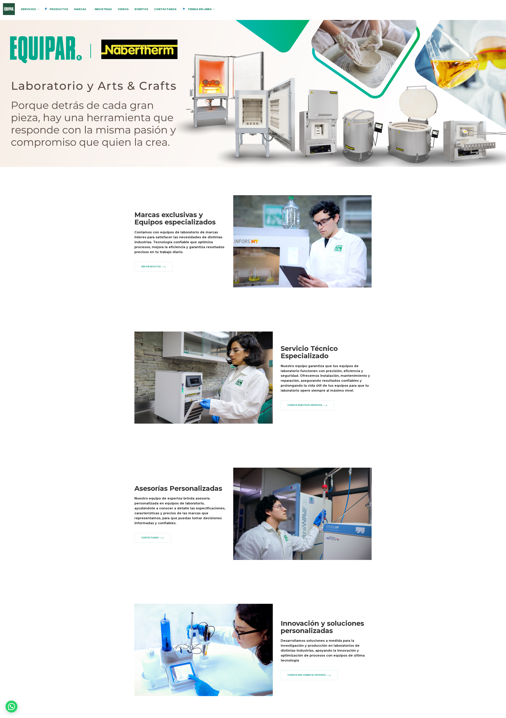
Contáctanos (150, 537)
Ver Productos (151, 266)
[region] (253, 93)
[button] (253, 93)
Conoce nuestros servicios (304, 405)
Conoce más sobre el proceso (306, 675)
